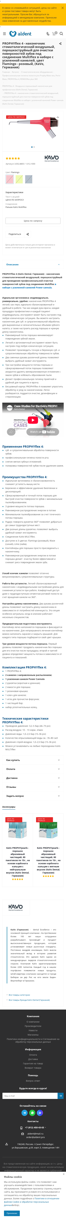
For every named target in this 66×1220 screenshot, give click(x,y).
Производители (33, 1026)
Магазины (33, 1034)
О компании (33, 1021)
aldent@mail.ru (35, 1133)
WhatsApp (32, 1113)
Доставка (33, 1059)
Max (40, 1113)
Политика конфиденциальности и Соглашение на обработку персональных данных (33, 1040)
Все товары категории (19, 994)
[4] (15, 158)
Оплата (33, 1054)
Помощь (33, 1075)
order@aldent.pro (35, 1137)
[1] (7, 158)
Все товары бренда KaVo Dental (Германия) (29, 1000)
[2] (10, 158)
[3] (13, 158)
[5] (18, 158)
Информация (33, 1049)
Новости (33, 1030)
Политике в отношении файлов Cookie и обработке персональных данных (31, 1202)
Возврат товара (33, 1067)
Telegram (24, 1113)
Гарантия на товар (33, 1063)
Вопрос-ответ (33, 1080)
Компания (33, 1016)
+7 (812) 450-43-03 (34, 1127)
